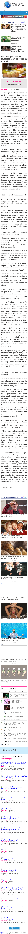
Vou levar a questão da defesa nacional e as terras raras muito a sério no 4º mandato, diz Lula (16, 718)
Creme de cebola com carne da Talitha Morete (13, 803)
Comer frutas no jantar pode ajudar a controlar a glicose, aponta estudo (12, 893)
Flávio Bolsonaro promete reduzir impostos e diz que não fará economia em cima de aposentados (17, 740)
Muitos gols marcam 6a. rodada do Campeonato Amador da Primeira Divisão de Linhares (17, 734)
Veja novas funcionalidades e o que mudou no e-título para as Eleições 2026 (18, 695)
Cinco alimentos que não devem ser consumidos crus (12, 863)
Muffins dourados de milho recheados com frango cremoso (12, 923)
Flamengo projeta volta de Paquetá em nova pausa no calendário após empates (18, 707)
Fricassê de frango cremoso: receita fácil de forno (13, 912)
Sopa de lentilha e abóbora (9, 883)
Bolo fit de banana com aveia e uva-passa (13, 853)
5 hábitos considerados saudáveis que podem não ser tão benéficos (12, 833)
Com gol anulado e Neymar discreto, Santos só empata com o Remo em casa (17, 723)
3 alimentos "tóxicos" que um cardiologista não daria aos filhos (11, 874)
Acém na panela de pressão (9, 902)
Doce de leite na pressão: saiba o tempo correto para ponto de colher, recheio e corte (13, 769)
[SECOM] (14, 16)
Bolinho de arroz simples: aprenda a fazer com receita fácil (14, 781)
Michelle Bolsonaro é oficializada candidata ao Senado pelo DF (17, 701)
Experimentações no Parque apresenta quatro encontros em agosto (16, 729)
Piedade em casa (16, 712)
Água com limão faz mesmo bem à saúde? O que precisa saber (14, 792)
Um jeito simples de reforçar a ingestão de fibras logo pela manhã (14, 844)
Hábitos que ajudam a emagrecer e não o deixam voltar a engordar (14, 822)
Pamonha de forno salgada (9, 812)
